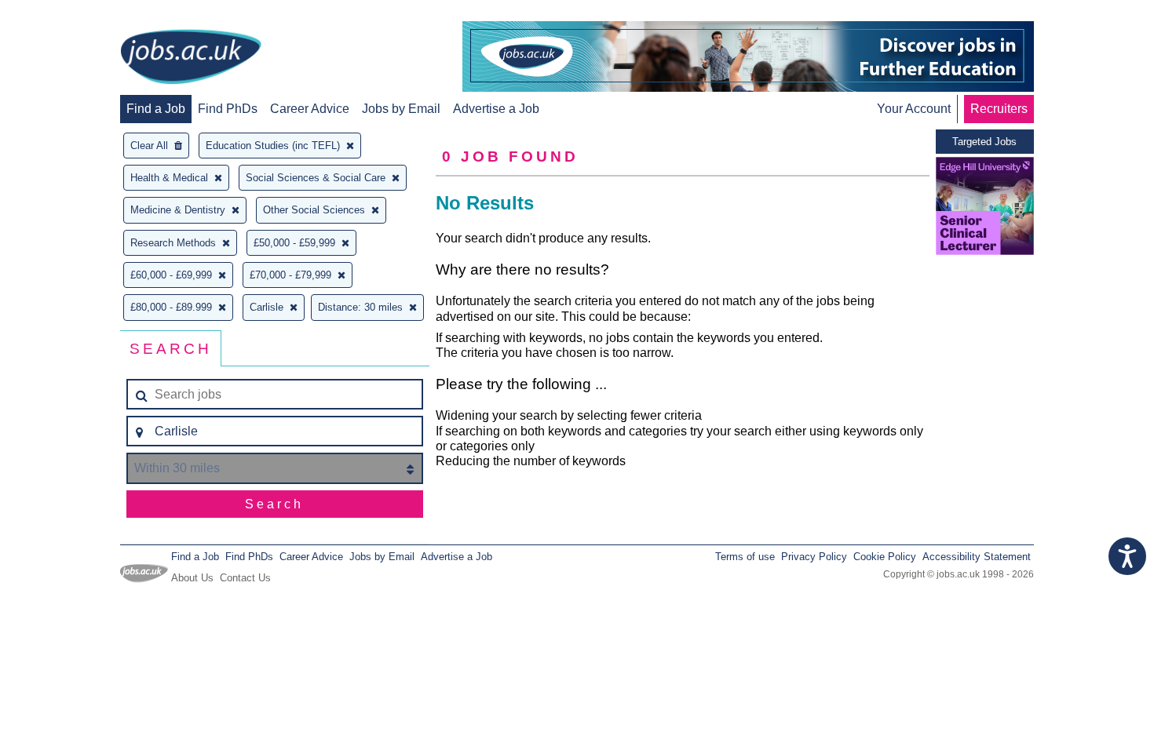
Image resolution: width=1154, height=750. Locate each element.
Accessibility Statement (976, 556)
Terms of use (745, 556)
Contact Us (245, 578)
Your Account (914, 108)
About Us (192, 578)
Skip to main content (62, 13)
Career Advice (309, 108)
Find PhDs (227, 108)
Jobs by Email (401, 108)
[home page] (190, 58)
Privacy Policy (814, 556)
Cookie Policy (884, 556)
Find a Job (155, 108)
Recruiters (999, 108)
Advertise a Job (496, 108)
